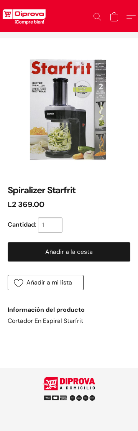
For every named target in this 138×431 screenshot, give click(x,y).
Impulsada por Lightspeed (69, 408)
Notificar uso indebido (69, 394)
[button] (97, 16)
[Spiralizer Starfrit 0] (69, 107)
